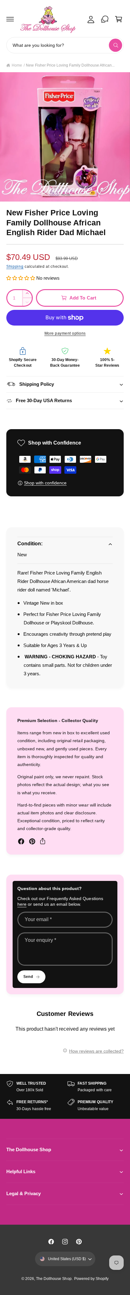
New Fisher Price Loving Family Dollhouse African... (70, 65)
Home (17, 65)
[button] (10, 19)
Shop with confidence (45, 482)
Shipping (15, 266)
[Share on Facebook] (21, 841)
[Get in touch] (105, 19)
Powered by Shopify (91, 1279)
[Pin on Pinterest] (32, 841)
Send (27, 976)
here (22, 904)
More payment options (65, 333)
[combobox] (65, 45)
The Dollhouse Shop (53, 1279)
